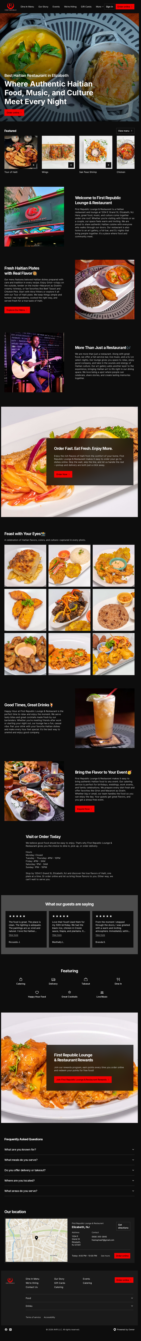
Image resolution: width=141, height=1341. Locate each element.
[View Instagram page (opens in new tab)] (10, 1329)
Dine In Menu (40, 6)
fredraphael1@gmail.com (103, 1240)
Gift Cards (59, 1283)
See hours (105, 1256)
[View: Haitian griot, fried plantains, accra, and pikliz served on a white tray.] (114, 654)
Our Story (56, 6)
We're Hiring (83, 6)
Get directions (123, 1226)
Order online (122, 1255)
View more (13, 935)
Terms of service (33, 1317)
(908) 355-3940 (99, 1236)
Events (68, 6)
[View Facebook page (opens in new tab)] (6, 1329)
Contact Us (32, 1287)
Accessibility (49, 1317)
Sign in (109, 6)
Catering (87, 1283)
